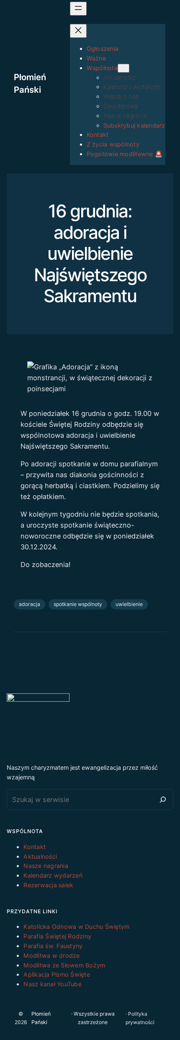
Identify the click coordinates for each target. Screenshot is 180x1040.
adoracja (29, 604)
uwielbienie (129, 604)
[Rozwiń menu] (78, 9)
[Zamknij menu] (78, 31)
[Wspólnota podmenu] (123, 68)
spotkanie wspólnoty (78, 604)
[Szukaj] (162, 799)
